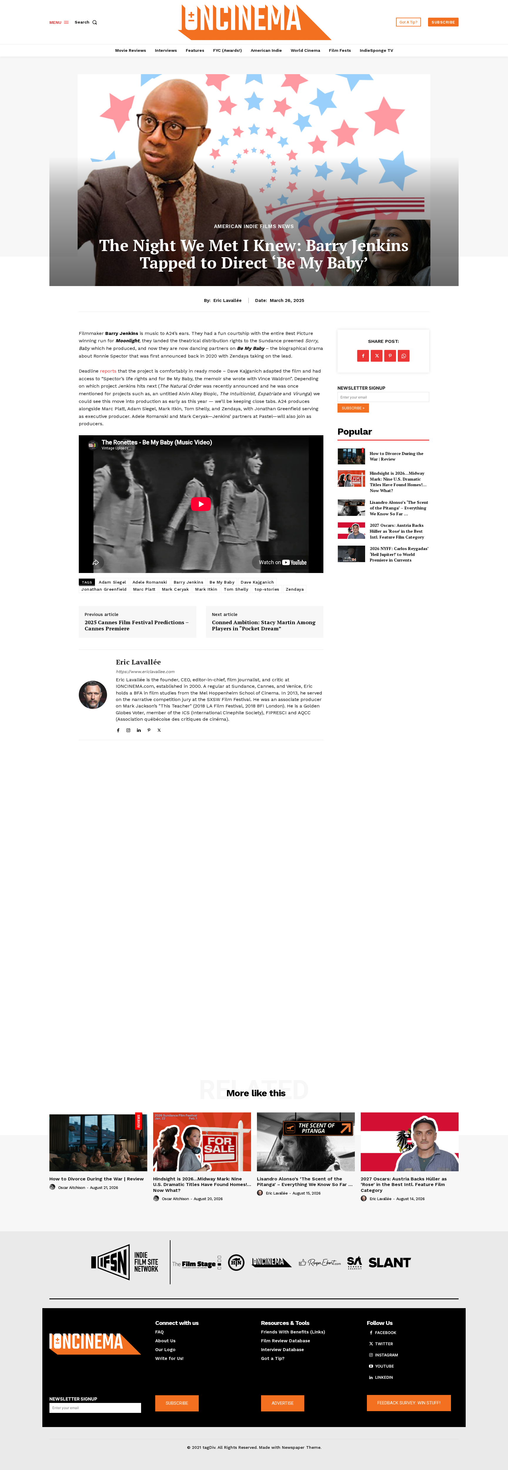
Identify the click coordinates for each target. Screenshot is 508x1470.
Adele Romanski (150, 582)
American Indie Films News (254, 226)
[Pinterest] (149, 729)
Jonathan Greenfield (104, 589)
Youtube (384, 1366)
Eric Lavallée (227, 300)
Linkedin (384, 1377)
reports (108, 371)
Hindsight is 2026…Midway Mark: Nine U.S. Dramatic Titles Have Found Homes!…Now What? (398, 481)
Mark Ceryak (175, 589)
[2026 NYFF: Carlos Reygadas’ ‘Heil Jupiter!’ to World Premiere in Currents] (351, 554)
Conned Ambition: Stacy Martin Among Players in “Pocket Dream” (263, 625)
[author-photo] (53, 1187)
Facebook (385, 1332)
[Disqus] (201, 825)
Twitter (384, 1343)
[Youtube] (371, 1366)
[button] (87, 22)
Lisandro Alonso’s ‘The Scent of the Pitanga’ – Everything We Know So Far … (399, 507)
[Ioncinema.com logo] (95, 1344)
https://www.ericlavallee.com (145, 671)
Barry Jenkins (188, 582)
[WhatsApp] (404, 356)
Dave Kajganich (257, 582)
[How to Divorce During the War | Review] (351, 456)
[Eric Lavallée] (93, 695)
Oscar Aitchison (71, 1187)
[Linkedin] (138, 729)
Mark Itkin (206, 589)
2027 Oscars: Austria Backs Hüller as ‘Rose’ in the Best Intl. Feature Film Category (397, 530)
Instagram (386, 1355)
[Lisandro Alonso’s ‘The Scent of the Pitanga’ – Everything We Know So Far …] (351, 507)
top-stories (267, 589)
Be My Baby (222, 582)
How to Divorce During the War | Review (396, 456)
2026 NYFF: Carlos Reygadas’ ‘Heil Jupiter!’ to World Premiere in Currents (399, 554)
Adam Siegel (112, 582)
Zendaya (295, 589)
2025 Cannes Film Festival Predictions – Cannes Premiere (136, 625)
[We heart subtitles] (255, 21)
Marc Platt (144, 589)
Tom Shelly (236, 589)
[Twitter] (159, 729)
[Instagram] (128, 729)
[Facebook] (118, 729)
